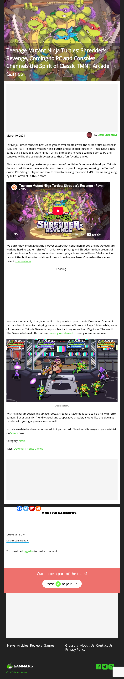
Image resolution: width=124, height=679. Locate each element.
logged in (28, 551)
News (22, 441)
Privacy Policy (75, 649)
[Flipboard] (32, 508)
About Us (87, 645)
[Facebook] (19, 508)
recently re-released (61, 333)
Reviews (36, 645)
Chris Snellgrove (108, 135)
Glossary (71, 645)
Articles (22, 645)
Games (49, 645)
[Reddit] (38, 508)
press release (23, 261)
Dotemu (19, 448)
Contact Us (104, 645)
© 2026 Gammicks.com (16, 672)
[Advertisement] (62, 108)
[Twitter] (26, 508)
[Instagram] (111, 669)
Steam (14, 433)
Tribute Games (34, 448)
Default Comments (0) (17, 540)
